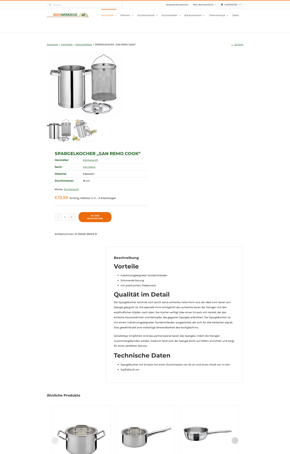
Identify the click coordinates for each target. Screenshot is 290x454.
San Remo (89, 167)
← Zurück (237, 44)
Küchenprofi (90, 160)
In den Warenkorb (95, 217)
